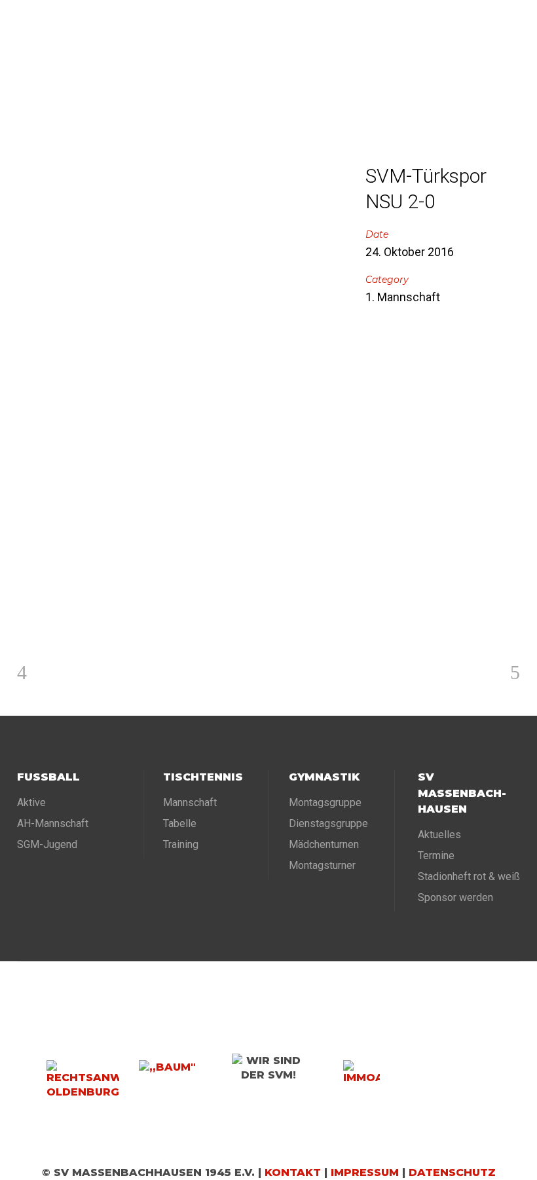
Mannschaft (190, 802)
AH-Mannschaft (52, 823)
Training (180, 844)
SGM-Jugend (47, 844)
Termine (436, 855)
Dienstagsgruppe (328, 823)
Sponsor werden (455, 897)
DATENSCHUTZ (452, 1172)
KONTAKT (293, 1172)
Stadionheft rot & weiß (469, 876)
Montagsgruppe (325, 802)
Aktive (31, 802)
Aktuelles (439, 834)
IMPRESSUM (365, 1172)
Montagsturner (322, 865)
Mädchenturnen (324, 844)
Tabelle (179, 823)
